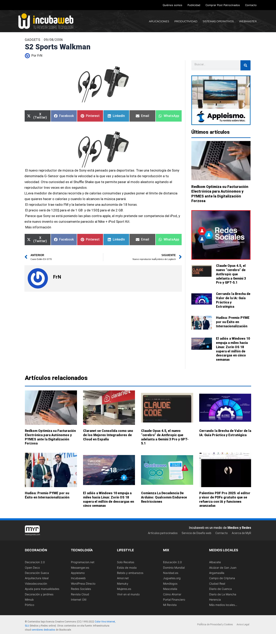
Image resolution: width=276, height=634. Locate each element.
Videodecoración (36, 583)
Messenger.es (80, 567)
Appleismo (78, 573)
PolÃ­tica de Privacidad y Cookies (215, 624)
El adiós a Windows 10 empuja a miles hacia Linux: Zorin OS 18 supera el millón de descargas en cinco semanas (233, 349)
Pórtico (29, 605)
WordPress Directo (83, 583)
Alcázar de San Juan (222, 567)
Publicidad (194, 5)
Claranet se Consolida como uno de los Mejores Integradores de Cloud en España (108, 435)
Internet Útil (78, 599)
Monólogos (170, 583)
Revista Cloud (80, 594)
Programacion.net (82, 562)
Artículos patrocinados (163, 533)
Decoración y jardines (39, 594)
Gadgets (32, 40)
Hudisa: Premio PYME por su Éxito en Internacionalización (233, 322)
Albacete (215, 562)
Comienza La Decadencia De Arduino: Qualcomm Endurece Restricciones (164, 497)
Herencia (215, 599)
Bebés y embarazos (130, 573)
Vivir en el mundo (128, 594)
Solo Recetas (125, 562)
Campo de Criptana (222, 578)
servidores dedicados (43, 629)
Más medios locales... (223, 605)
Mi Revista (170, 605)
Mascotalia (170, 589)
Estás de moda (127, 567)
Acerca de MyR (241, 533)
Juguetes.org (172, 578)
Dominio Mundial (174, 567)
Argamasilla (216, 573)
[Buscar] (245, 65)
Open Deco (32, 567)
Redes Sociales (81, 589)
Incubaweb (78, 578)
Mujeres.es (124, 589)
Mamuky (122, 583)
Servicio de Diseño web (196, 533)
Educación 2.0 (172, 562)
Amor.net (123, 578)
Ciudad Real (217, 583)
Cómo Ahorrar (172, 594)
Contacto (251, 5)
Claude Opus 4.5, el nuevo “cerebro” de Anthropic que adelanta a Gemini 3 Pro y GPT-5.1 (231, 274)
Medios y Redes (239, 528)
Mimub (29, 599)
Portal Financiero (174, 599)
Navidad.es (170, 573)
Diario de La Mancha (222, 594)
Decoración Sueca (37, 573)
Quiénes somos (172, 5)
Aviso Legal (243, 624)
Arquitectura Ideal (36, 578)
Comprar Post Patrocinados (222, 5)
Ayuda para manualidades (42, 589)
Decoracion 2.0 (35, 562)
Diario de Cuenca (220, 589)
